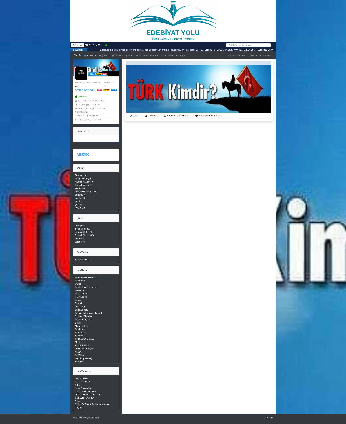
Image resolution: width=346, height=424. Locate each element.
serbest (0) (80, 188)
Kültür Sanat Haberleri (147, 55)
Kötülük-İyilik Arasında (86, 277)
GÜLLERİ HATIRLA (84, 398)
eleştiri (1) (80, 208)
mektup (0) (80, 198)
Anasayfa (78, 45)
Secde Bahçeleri (83, 319)
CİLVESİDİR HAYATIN (85, 391)
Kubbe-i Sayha (82, 345)
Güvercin (79, 290)
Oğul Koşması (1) (83, 358)
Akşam (78, 352)
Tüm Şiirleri (80, 225)
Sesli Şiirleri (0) (82, 229)
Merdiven (79, 342)
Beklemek (80, 280)
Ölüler (78, 284)
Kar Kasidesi (81, 297)
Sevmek (79, 336)
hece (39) (79, 238)
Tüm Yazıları (81, 175)
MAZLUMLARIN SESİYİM (87, 394)
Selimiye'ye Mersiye (84, 339)
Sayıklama (80, 329)
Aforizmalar (80, 332)
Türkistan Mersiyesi (84, 348)
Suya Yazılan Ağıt (83, 388)
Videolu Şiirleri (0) (84, 232)
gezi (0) (78, 204)
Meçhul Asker (81, 378)
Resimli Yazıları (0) (84, 185)
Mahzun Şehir (82, 326)
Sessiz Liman (81, 293)
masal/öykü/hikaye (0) (85, 191)
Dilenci (78, 303)
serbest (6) (80, 242)
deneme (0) (80, 195)
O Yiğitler (79, 355)
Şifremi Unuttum (237, 55)
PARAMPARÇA (82, 381)
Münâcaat (80, 306)
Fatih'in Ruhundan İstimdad (88, 313)
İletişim (181, 55)
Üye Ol (253, 55)
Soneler (79, 361)
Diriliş (78, 323)
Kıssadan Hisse (82, 259)
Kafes (78, 300)
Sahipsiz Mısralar (83, 316)
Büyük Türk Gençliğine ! (86, 287)
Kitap (130, 55)
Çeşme (78, 407)
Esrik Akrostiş (81, 310)
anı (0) (78, 201)
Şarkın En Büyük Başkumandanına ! (92, 404)
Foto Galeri (168, 55)
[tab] (133, 116)
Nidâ (77, 385)
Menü (77, 55)
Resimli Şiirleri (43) (84, 235)
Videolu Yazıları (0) (84, 182)
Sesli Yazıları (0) (83, 178)
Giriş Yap (266, 55)
